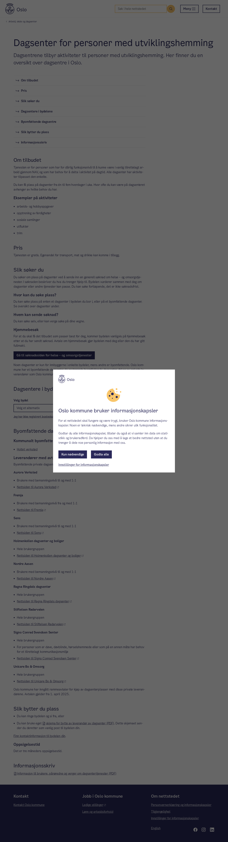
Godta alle (101, 454)
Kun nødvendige (72, 454)
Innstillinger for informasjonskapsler (83, 465)
